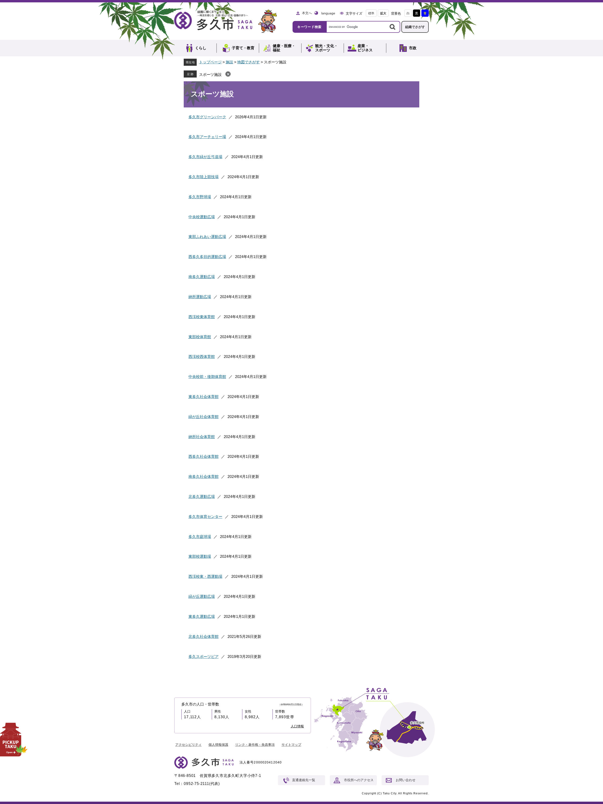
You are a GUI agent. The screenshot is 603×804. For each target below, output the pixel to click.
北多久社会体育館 (203, 637)
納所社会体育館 (201, 437)
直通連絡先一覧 (303, 780)
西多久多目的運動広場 (207, 257)
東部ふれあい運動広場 (207, 237)
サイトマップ (291, 745)
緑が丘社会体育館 (203, 417)
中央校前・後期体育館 (207, 377)
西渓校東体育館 (201, 317)
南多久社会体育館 (203, 477)
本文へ (307, 13)
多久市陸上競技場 (203, 177)
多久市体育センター (205, 517)
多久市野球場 (199, 197)
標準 (371, 13)
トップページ (210, 62)
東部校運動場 (199, 556)
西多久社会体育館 (203, 457)
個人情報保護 (218, 745)
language (328, 13)
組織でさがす (415, 27)
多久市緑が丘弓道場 (205, 157)
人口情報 (297, 726)
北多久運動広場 (201, 497)
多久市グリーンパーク (207, 117)
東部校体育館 (199, 337)
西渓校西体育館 (201, 357)
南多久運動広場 (201, 277)
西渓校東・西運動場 (205, 576)
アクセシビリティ (188, 745)
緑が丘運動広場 (201, 597)
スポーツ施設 (210, 75)
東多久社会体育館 (203, 397)
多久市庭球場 (199, 537)
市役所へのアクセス (359, 780)
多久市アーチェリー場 (207, 137)
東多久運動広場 (201, 617)
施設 (229, 62)
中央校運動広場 (201, 217)
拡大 (383, 13)
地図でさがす (248, 62)
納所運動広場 (199, 297)
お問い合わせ (406, 780)
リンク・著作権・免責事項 (255, 745)
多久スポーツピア (203, 657)
